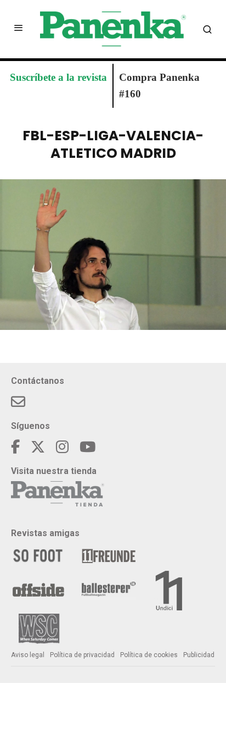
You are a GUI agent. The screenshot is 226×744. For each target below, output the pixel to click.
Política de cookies (149, 655)
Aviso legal (27, 655)
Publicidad (198, 655)
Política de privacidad (82, 655)
